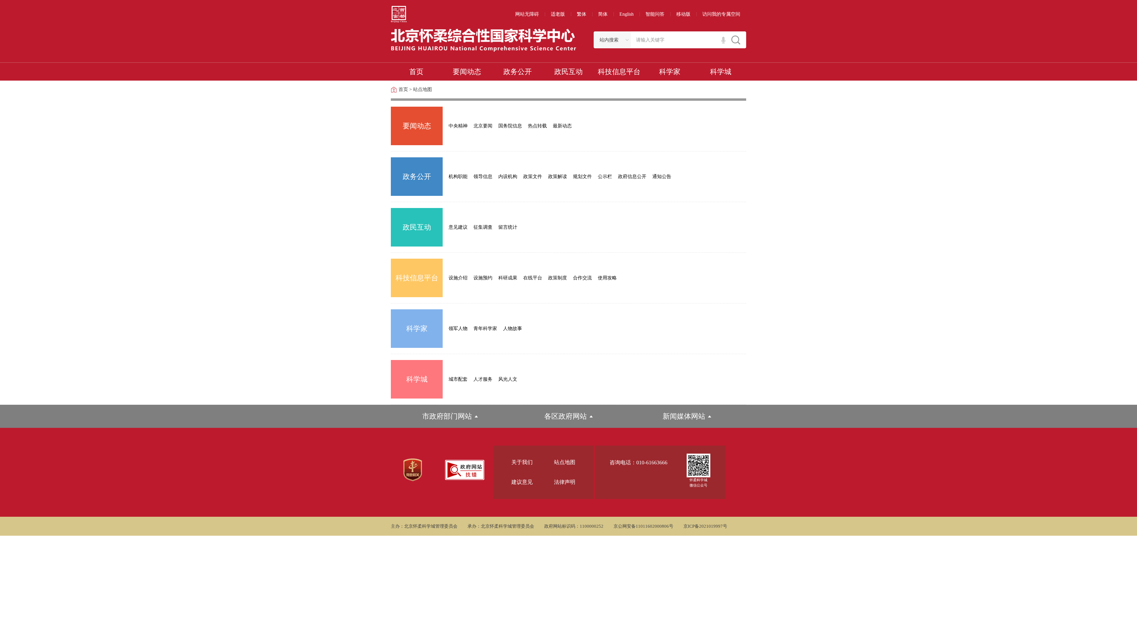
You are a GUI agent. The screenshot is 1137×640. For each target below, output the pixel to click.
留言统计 (507, 227)
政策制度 (557, 277)
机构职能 (458, 176)
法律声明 (564, 482)
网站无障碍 (527, 14)
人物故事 (512, 328)
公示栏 (605, 176)
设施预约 (482, 277)
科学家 (417, 328)
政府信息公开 (632, 176)
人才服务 (482, 379)
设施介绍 (458, 277)
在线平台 (532, 277)
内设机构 (507, 176)
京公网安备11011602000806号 (643, 526)
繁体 (581, 14)
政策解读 (557, 176)
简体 (603, 14)
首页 (403, 89)
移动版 (683, 14)
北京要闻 (482, 125)
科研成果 (507, 277)
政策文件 (532, 176)
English (626, 14)
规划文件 (582, 176)
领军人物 (458, 328)
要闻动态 (417, 126)
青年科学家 (485, 328)
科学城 (417, 379)
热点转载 (537, 125)
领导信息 (482, 176)
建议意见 (522, 482)
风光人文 (507, 379)
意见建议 (458, 227)
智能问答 (654, 14)
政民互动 (417, 227)
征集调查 (482, 227)
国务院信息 (510, 125)
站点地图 (422, 89)
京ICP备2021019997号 (705, 526)
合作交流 (582, 277)
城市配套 (458, 379)
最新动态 (562, 125)
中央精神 (458, 125)
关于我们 (522, 462)
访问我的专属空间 (721, 14)
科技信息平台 (417, 278)
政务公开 (417, 176)
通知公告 (661, 176)
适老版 (558, 14)
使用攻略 (607, 277)
